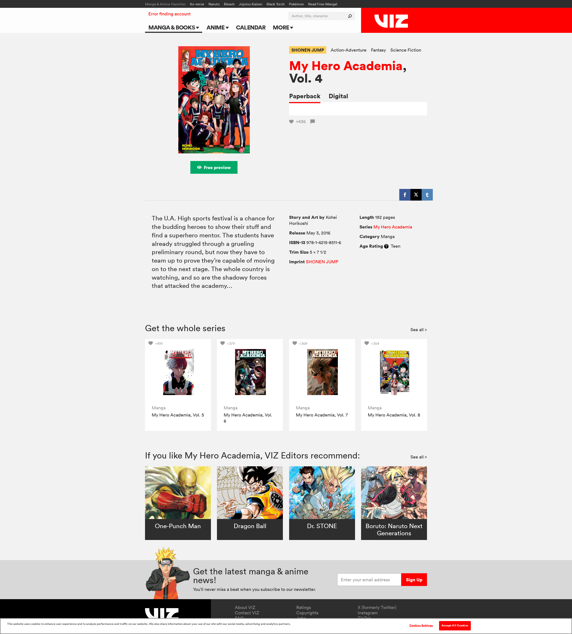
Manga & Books (172, 27)
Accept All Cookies (455, 626)
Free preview (217, 167)
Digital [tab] (338, 96)
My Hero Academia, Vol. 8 (394, 415)
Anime (216, 27)
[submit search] (351, 16)
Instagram (368, 612)
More (281, 27)
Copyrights (307, 612)
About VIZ (245, 607)
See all (418, 329)
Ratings (303, 607)
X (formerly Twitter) (377, 607)
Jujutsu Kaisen (250, 4)
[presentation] (178, 372)
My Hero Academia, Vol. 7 (322, 415)
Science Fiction (405, 50)
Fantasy (378, 50)
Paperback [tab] (304, 96)
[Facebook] (404, 195)
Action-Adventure (348, 50)
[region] (286, 626)
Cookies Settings (421, 626)
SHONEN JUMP (307, 50)
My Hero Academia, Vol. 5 (178, 415)
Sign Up (414, 580)
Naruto (214, 4)
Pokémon (296, 4)
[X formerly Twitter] (416, 195)
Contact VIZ (247, 612)
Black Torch (276, 4)
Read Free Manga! (322, 4)
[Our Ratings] (386, 246)
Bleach (229, 4)
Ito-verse (197, 4)
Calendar (250, 27)
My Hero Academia (346, 65)
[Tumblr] (427, 195)
